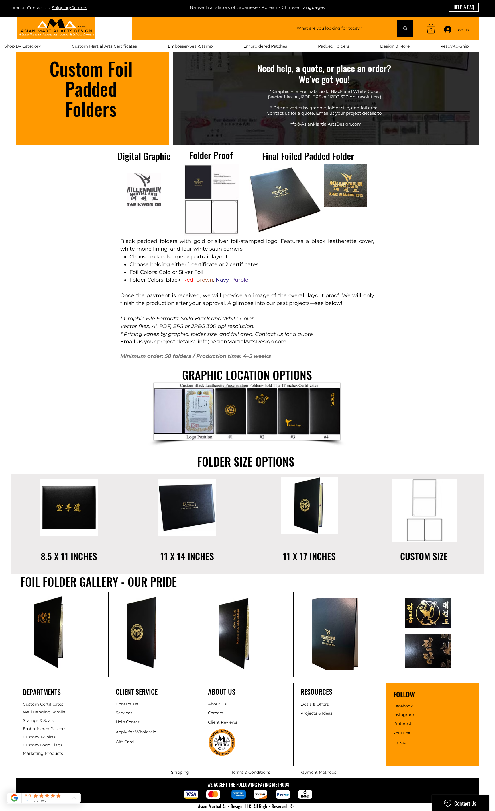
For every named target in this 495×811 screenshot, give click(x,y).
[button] (431, 29)
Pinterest (402, 723)
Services (124, 713)
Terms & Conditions (250, 772)
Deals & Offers (315, 704)
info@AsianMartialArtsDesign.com (242, 341)
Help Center (128, 721)
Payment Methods (317, 772)
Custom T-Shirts (39, 737)
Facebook (403, 706)
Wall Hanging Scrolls (44, 712)
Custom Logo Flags (42, 745)
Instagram (403, 714)
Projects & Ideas (316, 713)
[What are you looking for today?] (405, 28)
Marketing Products (43, 753)
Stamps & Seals (38, 720)
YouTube (401, 733)
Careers (215, 713)
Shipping (180, 772)
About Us (217, 704)
